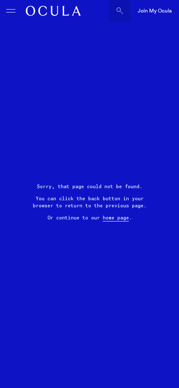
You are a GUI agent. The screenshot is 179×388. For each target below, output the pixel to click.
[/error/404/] (51, 10)
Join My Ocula (155, 10)
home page (116, 217)
